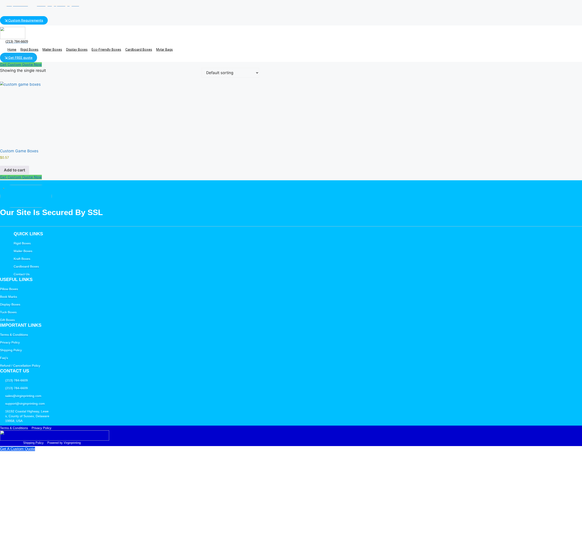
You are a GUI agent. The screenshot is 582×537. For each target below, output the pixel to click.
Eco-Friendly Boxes (106, 49)
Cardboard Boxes (138, 49)
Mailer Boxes (52, 49)
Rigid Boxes (29, 49)
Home (12, 49)
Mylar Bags (164, 49)
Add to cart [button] (14, 170)
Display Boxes (77, 49)
